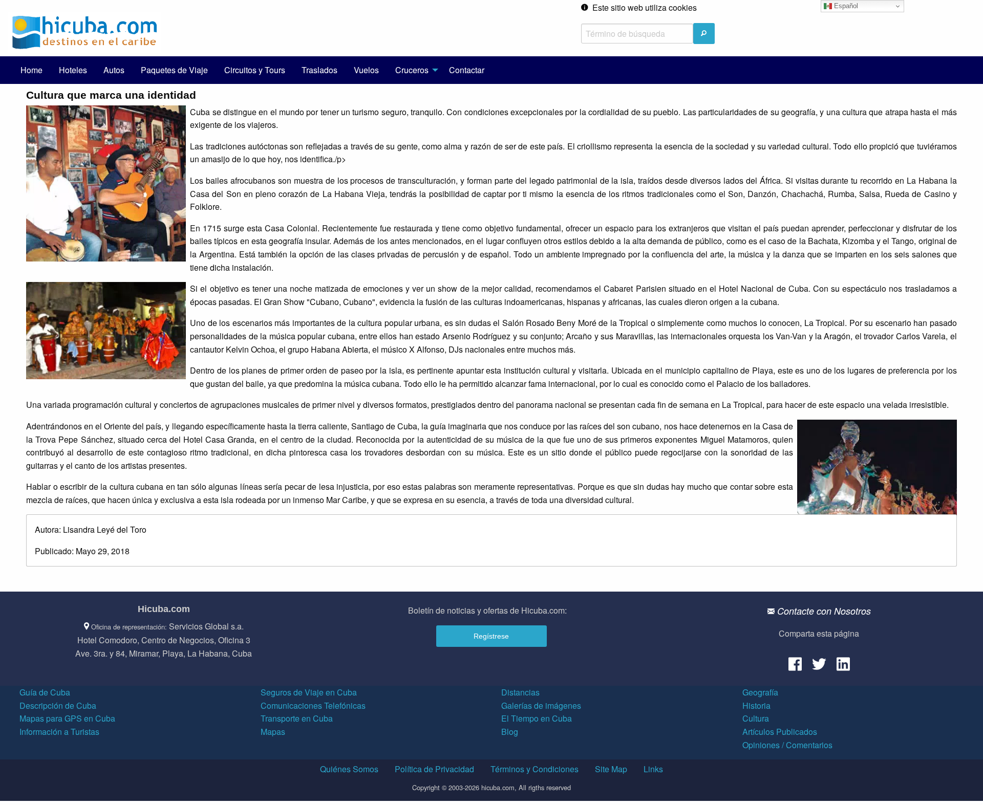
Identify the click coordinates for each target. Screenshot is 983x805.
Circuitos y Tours (254, 70)
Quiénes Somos (349, 769)
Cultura (755, 718)
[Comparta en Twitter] (819, 667)
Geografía (760, 692)
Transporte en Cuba (297, 718)
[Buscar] (704, 33)
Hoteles (73, 70)
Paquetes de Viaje (174, 70)
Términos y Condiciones (534, 769)
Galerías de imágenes (541, 705)
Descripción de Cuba (57, 705)
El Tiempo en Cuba (536, 718)
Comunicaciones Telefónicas (313, 705)
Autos (113, 70)
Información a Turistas (59, 731)
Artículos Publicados (779, 731)
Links (653, 769)
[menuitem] (31, 70)
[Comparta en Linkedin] (843, 667)
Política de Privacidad (434, 769)
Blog (509, 731)
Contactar (466, 70)
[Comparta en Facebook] (795, 667)
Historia (756, 705)
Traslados (319, 70)
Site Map (611, 769)
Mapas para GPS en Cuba (67, 718)
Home (31, 70)
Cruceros (412, 70)
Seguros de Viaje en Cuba (309, 692)
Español (845, 6)
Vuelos (366, 70)
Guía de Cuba (44, 692)
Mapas (273, 731)
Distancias (520, 692)
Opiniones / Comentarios (787, 745)
